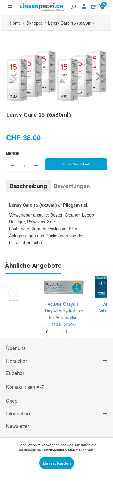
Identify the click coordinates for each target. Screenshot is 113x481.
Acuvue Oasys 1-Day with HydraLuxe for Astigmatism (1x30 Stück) (64, 314)
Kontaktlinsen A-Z (25, 386)
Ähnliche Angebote (33, 265)
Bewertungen (71, 186)
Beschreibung (28, 186)
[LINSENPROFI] (42, 5)
